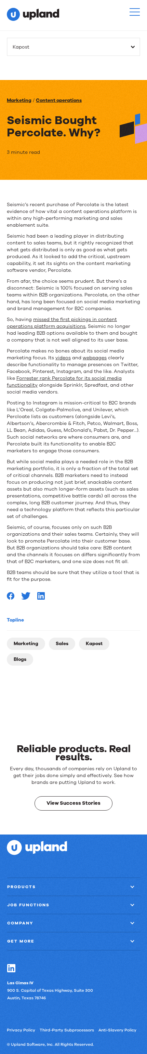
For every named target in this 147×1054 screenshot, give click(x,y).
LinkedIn (11, 968)
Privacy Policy (21, 1030)
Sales (62, 643)
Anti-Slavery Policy (117, 1030)
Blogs (20, 659)
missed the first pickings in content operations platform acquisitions (62, 323)
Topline (15, 620)
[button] (135, 12)
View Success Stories (73, 803)
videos (63, 358)
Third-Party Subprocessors (67, 1030)
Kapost (94, 643)
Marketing (19, 100)
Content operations (59, 100)
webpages (95, 358)
